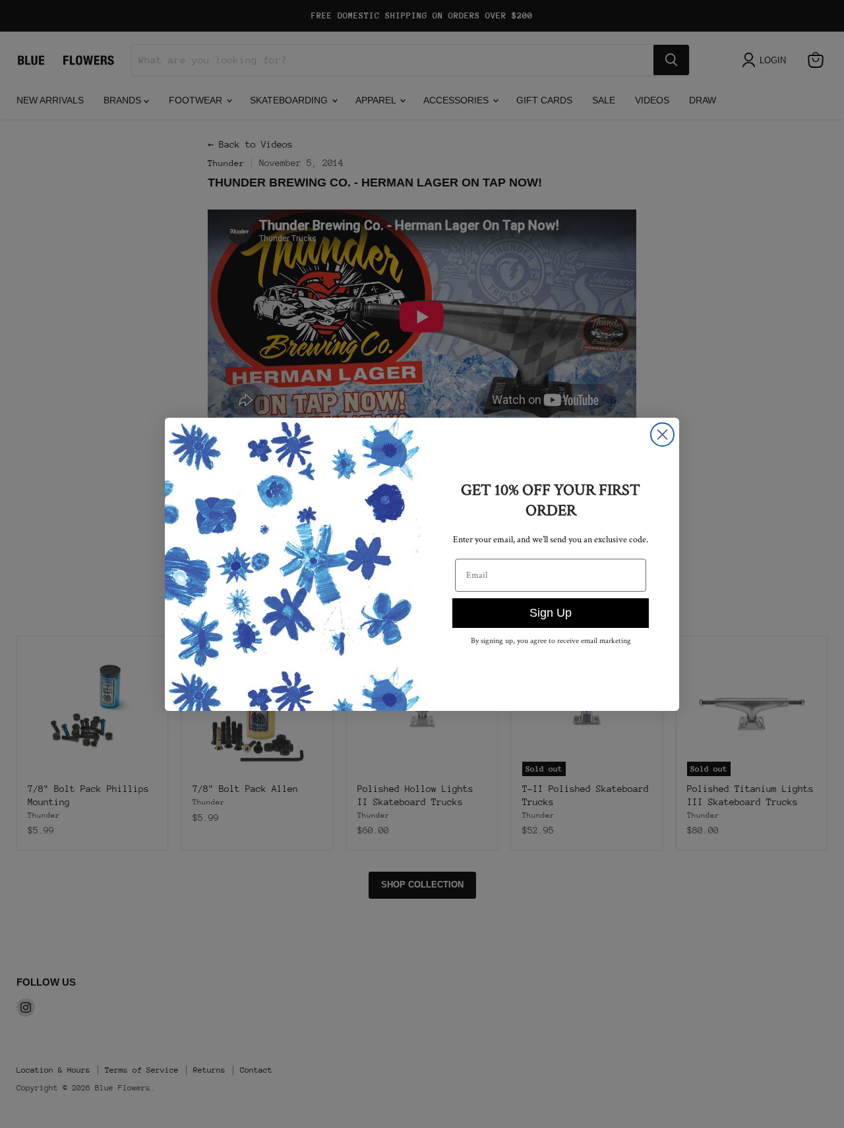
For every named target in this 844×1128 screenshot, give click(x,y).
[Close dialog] (662, 434)
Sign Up (550, 612)
